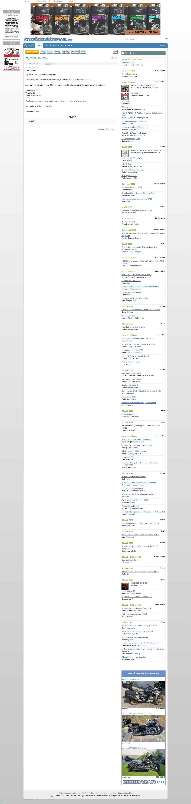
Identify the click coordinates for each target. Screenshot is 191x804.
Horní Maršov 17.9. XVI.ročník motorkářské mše (141, 391)
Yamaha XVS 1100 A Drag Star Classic (137, 714)
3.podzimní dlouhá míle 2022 (133, 488)
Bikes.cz (28, 1)
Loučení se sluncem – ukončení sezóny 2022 (140, 643)
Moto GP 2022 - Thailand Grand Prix (136, 608)
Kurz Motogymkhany (129, 560)
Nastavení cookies (125, 793)
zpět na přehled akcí (106, 129)
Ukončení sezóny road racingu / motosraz (138, 403)
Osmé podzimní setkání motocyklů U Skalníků (140, 287)
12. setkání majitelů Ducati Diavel (135, 356)
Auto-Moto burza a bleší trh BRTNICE (146, 150)
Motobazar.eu (41, 1)
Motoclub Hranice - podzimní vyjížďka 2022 (139, 626)
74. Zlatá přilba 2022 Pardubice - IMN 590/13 (140, 523)
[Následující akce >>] (115, 57)
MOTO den (126, 164)
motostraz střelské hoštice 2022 (134, 127)
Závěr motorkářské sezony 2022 (134, 500)
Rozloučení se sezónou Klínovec (134, 637)
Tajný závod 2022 (128, 397)
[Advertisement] (71, 154)
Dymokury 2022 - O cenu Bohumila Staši (138, 193)
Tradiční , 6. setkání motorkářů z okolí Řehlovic (140, 310)
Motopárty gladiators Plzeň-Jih (133, 121)
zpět (115, 52)
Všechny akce (32, 52)
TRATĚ (47, 46)
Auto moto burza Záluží (131, 373)
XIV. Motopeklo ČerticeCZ (132, 292)
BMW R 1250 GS (130, 680)
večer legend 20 (128, 591)
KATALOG (58, 46)
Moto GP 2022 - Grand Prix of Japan (136, 445)
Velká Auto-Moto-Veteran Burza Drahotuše (138, 483)
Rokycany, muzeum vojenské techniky (137, 631)
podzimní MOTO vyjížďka (131, 158)
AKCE (39, 46)
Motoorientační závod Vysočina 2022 (136, 199)
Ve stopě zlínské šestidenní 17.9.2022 (137, 339)
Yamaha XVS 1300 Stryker (134, 748)
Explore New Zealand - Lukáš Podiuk (136, 597)
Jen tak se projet (128, 316)
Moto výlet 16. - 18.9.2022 (132, 350)
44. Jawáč (11, 46)
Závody (57, 52)
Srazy (43, 52)
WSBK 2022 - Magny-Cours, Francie (136, 275)
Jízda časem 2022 (129, 414)
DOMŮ (31, 46)
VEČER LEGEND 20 (139, 583)
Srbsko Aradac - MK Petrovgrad (134, 451)
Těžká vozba (126, 107)
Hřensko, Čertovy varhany (132, 170)
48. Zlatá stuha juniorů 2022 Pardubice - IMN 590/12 (143, 512)
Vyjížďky (65, 52)
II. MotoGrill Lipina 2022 (131, 281)
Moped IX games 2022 (130, 362)
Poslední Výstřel (128, 222)
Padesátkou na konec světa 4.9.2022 (136, 210)
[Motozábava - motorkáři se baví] (49, 39)
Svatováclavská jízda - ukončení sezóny (137, 494)
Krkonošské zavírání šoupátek (133, 657)
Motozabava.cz (57, 1)
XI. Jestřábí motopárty (130, 139)
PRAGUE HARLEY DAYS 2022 (143, 85)
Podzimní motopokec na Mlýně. (134, 614)
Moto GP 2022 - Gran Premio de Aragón (138, 344)
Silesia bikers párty (129, 74)
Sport (83, 52)
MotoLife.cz (73, 1)
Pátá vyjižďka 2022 (129, 176)
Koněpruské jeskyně (129, 385)
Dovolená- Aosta (128, 63)
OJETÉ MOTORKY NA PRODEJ (143, 674)
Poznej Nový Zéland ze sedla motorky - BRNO (140, 535)
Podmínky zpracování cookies (103, 793)
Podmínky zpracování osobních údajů (74, 793)
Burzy (49, 52)
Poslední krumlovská (130, 506)
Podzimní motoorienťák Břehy (133, 477)
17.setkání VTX (127, 457)
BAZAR (68, 46)
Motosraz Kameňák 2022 (131, 187)
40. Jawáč (135, 93)
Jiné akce (75, 52)
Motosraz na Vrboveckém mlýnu (134, 298)
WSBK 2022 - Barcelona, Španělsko (136, 440)
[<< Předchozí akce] (112, 57)
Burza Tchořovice (12, 15)
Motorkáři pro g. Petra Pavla (133, 327)
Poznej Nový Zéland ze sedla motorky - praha (140, 572)
